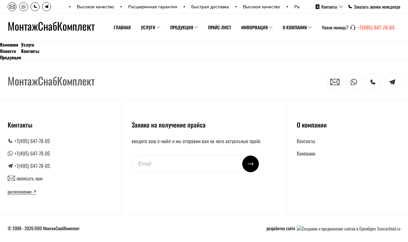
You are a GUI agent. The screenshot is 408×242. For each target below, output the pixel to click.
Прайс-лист (219, 27)
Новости (8, 51)
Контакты (329, 7)
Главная (122, 27)
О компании (295, 27)
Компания (9, 44)
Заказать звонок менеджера (377, 7)
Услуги (148, 27)
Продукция (181, 27)
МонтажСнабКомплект (51, 26)
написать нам (29, 178)
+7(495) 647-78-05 (376, 27)
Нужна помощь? (335, 27)
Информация (254, 27)
